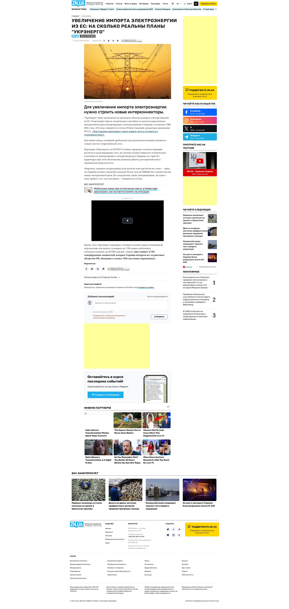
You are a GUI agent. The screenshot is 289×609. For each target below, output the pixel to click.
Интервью (144, 4)
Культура (148, 575)
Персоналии (112, 575)
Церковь (147, 571)
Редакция (109, 532)
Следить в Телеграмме (107, 395)
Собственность (187, 575)
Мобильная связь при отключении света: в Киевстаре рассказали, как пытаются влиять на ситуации (125, 190)
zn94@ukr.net (133, 542)
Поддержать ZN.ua (208, 4)
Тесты (165, 4)
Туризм (184, 571)
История (185, 564)
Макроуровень (75, 568)
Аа (196, 4)
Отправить (159, 317)
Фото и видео (131, 4)
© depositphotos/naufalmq (93, 101)
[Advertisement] (117, 346)
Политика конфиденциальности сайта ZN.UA (202, 601)
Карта (107, 543)
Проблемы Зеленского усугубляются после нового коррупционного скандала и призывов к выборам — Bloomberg (196, 299)
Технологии (149, 564)
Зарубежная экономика (116, 564)
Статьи (119, 4)
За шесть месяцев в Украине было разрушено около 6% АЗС (193, 258)
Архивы (108, 528)
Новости (110, 4)
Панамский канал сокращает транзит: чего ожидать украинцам (193, 245)
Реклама (108, 536)
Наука (146, 561)
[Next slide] (215, 9)
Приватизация (75, 575)
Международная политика (80, 564)
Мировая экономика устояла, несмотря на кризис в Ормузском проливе (194, 219)
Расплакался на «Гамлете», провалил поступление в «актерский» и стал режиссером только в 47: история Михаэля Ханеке (196, 282)
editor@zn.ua (141, 548)
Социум (185, 561)
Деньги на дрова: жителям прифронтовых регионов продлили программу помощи (195, 232)
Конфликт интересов (115, 568)
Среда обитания (150, 568)
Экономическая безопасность (119, 571)
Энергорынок (75, 571)
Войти (189, 4)
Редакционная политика (114, 539)
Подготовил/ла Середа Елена (100, 277)
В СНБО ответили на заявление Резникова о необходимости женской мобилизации (195, 315)
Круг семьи (186, 568)
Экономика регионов (78, 578)
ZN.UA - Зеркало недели (200, 171)
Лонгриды (155, 4)
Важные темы (79, 9)
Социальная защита (115, 561)
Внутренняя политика (78, 561)
